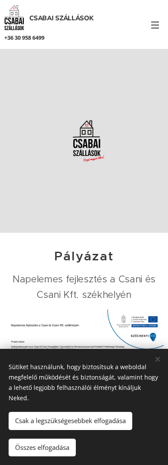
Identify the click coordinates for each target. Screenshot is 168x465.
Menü (155, 24)
